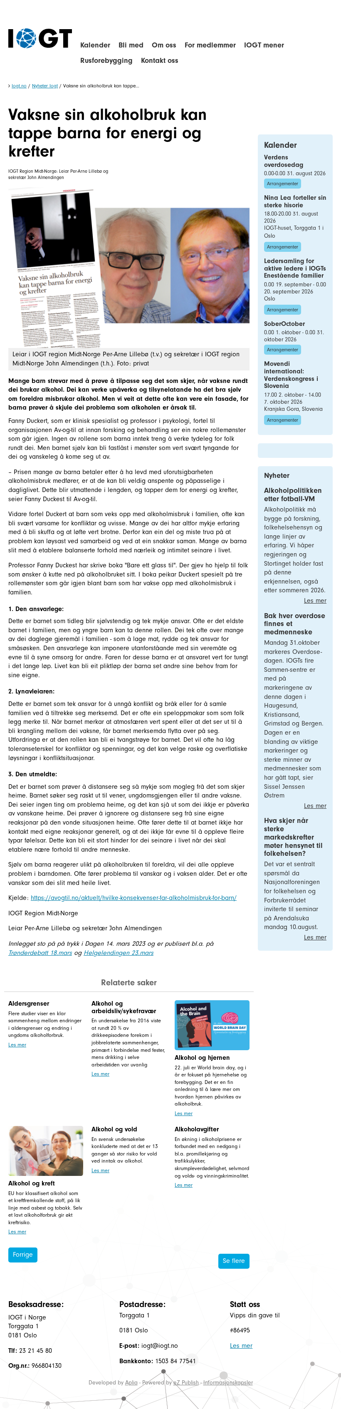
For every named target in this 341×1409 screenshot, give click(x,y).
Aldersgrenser (28, 1003)
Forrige (23, 1254)
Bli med (131, 45)
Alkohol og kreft (31, 1183)
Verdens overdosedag (283, 161)
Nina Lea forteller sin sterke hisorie (295, 201)
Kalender (95, 45)
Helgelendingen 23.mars (118, 953)
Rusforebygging (106, 60)
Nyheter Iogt (45, 86)
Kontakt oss (159, 60)
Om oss (164, 45)
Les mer (17, 1044)
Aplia (131, 1382)
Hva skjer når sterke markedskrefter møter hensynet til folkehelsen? (293, 837)
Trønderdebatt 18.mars (40, 953)
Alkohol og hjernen (202, 1057)
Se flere (234, 1261)
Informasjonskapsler (228, 1382)
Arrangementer (282, 183)
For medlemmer (210, 45)
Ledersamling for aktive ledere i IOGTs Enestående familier (295, 268)
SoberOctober (284, 324)
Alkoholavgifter (197, 1129)
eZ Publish (186, 1382)
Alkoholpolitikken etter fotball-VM (293, 494)
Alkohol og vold (114, 1129)
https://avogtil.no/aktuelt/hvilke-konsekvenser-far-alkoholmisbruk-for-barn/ (134, 898)
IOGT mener (264, 45)
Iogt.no (19, 86)
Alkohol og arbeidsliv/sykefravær (123, 1007)
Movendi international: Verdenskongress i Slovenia (291, 375)
